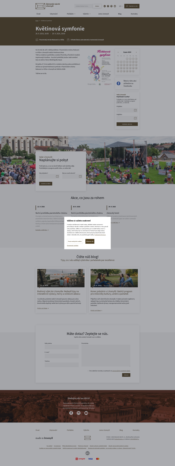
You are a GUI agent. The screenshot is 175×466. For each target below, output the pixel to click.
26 (118, 71)
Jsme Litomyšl (103, 14)
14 (124, 65)
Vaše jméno (48, 343)
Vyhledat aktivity (127, 124)
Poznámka (84, 343)
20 (121, 68)
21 (124, 68)
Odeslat (126, 375)
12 (118, 65)
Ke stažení (49, 446)
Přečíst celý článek (42, 308)
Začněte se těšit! (45, 183)
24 (133, 68)
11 (136, 62)
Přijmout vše (89, 241)
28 (124, 71)
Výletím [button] (86, 14)
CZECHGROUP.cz (134, 439)
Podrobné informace (100, 235)
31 (133, 71)
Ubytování (54, 14)
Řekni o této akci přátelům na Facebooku (130, 83)
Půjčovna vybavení (83, 446)
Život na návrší (55, 285)
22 (127, 68)
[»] (136, 52)
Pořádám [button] (70, 14)
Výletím (86, 430)
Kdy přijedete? (43, 173)
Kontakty (134, 14)
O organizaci (57, 446)
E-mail (47, 352)
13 (121, 65)
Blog (119, 14)
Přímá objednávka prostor (69, 446)
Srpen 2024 (127, 52)
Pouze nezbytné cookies (75, 241)
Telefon (47, 361)
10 (133, 62)
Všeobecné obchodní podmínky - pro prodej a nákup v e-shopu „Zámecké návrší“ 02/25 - (112, 448)
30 (130, 71)
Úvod (38, 14)
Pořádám (70, 430)
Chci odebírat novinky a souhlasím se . (109, 371)
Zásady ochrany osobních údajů (98, 446)
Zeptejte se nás (133, 6)
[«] (118, 52)
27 (121, 71)
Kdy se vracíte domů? (68, 173)
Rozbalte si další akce (41, 230)
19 (118, 68)
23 (130, 68)
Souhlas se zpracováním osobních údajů (50, 448)
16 (130, 65)
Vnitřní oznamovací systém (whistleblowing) (74, 448)
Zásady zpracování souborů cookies (118, 446)
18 (136, 65)
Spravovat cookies (72, 245)
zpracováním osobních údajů (121, 371)
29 (127, 71)
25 (136, 68)
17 (133, 65)
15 (127, 65)
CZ (120, 6)
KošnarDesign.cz (119, 439)
